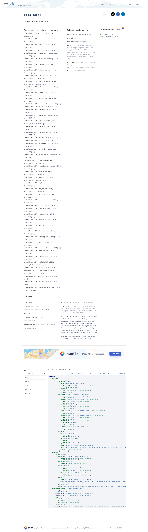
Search (103, 4)
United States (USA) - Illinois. (109, 37)
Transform (120, 4)
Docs (130, 4)
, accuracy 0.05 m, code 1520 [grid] (42, 205)
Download (122, 373)
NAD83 (36, 306)
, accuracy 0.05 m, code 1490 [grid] (42, 140)
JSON (26, 385)
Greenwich (39, 317)
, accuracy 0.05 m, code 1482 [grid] (42, 107)
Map (111, 4)
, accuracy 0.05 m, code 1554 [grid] (42, 248)
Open (73, 373)
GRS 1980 (34, 313)
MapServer (28, 389)
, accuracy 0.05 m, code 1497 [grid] (42, 50)
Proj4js (27, 381)
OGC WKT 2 (29, 373)
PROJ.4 (27, 377)
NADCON (76, 38)
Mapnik (27, 393)
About (138, 4)
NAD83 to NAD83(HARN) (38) (81, 34)
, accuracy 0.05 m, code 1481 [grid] (42, 104)
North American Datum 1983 (39, 310)
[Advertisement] (74, 518)
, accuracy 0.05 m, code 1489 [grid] (42, 138)
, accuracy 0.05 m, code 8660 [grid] (42, 268)
